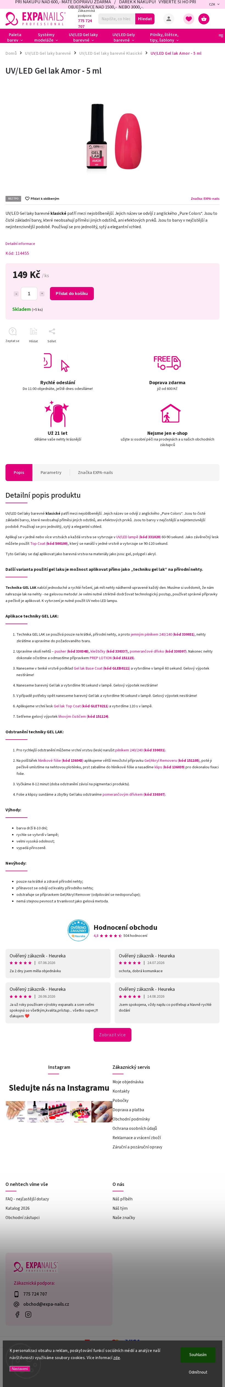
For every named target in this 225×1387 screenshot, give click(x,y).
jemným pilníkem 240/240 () (163, 634)
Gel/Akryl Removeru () (171, 760)
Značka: (205, 198)
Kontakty (121, 1091)
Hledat (145, 18)
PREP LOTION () (112, 658)
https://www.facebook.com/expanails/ (17, 1314)
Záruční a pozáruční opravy (137, 1147)
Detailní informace (20, 244)
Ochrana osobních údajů (135, 1128)
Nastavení (20, 1369)
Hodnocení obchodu (126, 927)
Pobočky (120, 1101)
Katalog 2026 (17, 1208)
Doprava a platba (128, 1110)
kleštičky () (109, 651)
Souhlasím (198, 1355)
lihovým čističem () (83, 716)
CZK (212, 4)
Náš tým (120, 1208)
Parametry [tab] (51, 473)
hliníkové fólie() (60, 760)
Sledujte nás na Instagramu (59, 1088)
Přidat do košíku (72, 293)
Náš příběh (123, 1199)
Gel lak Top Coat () (81, 706)
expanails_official (28, 1314)
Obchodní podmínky (131, 1119)
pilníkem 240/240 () (140, 750)
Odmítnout (198, 1372)
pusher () (72, 651)
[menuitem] (17, 37)
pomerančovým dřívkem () (134, 794)
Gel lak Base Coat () (102, 668)
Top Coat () (49, 543)
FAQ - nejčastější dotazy (27, 1199)
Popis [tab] (19, 473)
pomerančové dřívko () (158, 651)
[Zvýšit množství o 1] (42, 293)
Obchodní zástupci (22, 1218)
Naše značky (124, 1218)
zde (116, 1358)
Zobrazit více (112, 1035)
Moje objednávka (128, 1082)
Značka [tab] (95, 473)
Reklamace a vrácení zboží (137, 1138)
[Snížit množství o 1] (16, 293)
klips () (169, 767)
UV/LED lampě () (138, 537)
